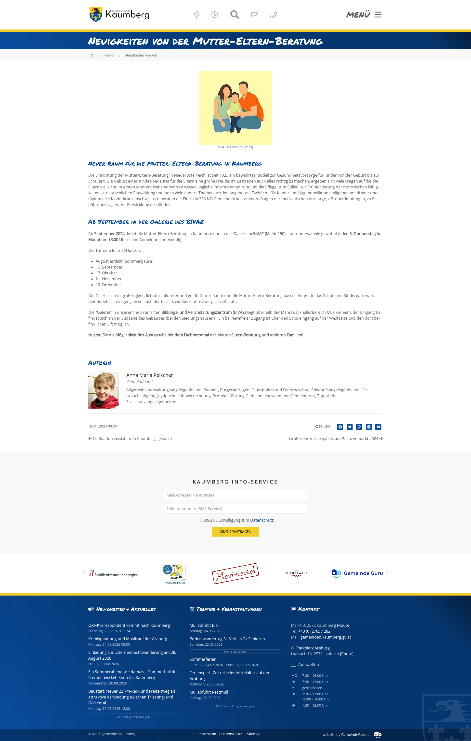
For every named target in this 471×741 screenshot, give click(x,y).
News (108, 55)
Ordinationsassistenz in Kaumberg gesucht (132, 438)
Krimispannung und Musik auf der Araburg (127, 638)
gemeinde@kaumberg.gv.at (326, 637)
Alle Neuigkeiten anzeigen (133, 717)
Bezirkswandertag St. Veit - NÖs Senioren (227, 638)
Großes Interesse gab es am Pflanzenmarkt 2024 (334, 438)
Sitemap (254, 733)
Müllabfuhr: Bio (204, 625)
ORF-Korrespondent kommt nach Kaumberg (129, 625)
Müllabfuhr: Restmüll (209, 692)
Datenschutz (262, 520)
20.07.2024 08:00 (102, 426)
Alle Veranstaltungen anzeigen (235, 706)
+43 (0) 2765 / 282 (314, 631)
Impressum (206, 733)
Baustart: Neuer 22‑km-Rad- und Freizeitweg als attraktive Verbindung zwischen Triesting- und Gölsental (132, 697)
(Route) (344, 625)
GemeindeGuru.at (356, 734)
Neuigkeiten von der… (142, 55)
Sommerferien (203, 659)
